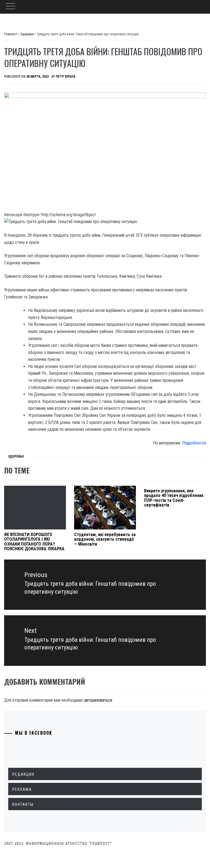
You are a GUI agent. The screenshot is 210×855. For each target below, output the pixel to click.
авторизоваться (98, 700)
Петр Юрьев (65, 76)
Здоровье (16, 456)
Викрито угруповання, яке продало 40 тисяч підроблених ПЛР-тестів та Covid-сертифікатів (173, 498)
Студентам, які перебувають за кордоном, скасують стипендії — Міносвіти (105, 539)
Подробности (194, 443)
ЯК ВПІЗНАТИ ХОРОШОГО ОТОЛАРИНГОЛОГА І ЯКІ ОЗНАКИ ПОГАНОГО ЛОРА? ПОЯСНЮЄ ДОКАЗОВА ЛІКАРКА (34, 542)
